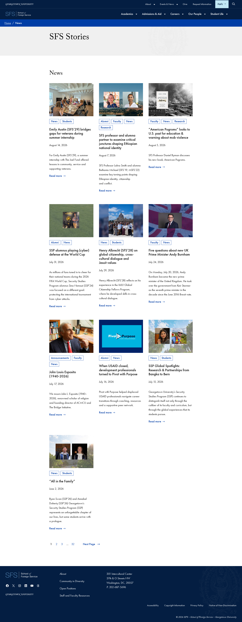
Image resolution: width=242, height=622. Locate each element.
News (54, 121)
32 (72, 544)
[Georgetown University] (20, 4)
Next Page (89, 544)
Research (106, 127)
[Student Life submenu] (227, 14)
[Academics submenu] (136, 14)
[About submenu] (154, 4)
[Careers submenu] (182, 14)
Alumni (104, 121)
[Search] (234, 4)
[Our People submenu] (205, 14)
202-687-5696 (117, 587)
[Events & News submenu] (177, 4)
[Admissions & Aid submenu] (165, 14)
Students (67, 121)
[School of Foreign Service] (21, 575)
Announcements (60, 358)
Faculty (117, 121)
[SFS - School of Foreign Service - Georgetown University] (18, 13)
